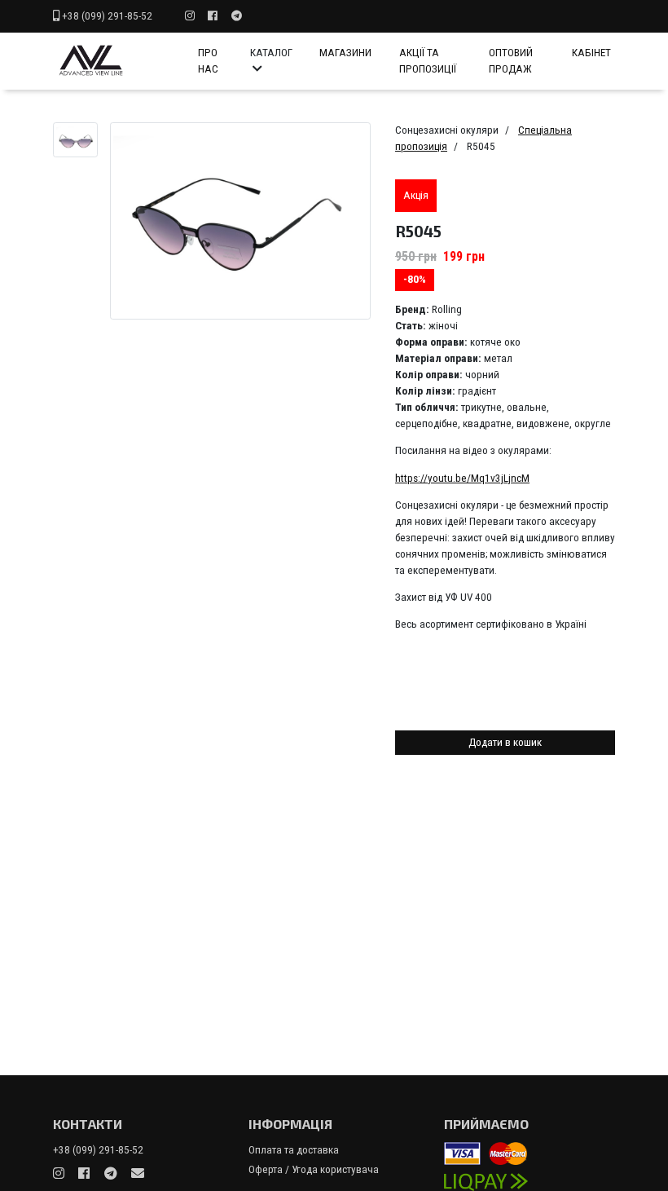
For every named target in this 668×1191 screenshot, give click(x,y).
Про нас (208, 60)
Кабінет (591, 52)
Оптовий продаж (511, 60)
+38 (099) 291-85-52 (107, 16)
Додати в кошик (505, 742)
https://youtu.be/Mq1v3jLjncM (462, 478)
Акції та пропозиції (427, 60)
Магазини (345, 52)
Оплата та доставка (293, 1150)
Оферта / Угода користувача (313, 1169)
